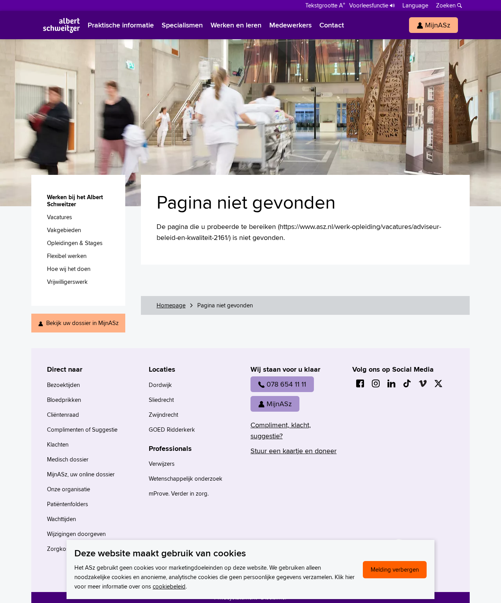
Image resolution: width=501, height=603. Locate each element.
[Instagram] (376, 383)
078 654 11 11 (286, 384)
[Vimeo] (423, 383)
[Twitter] (438, 383)
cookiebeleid (169, 586)
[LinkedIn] (391, 383)
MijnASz (279, 404)
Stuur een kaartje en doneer (293, 451)
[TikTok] (407, 383)
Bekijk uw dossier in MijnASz (82, 323)
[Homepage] (61, 25)
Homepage (171, 305)
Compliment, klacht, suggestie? (280, 430)
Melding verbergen (395, 569)
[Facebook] (360, 383)
